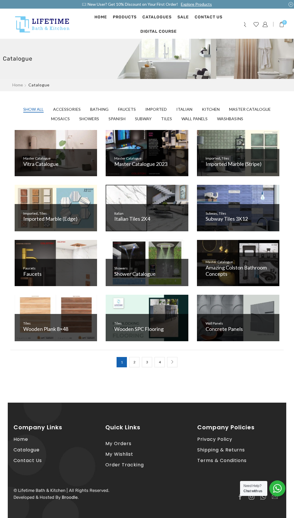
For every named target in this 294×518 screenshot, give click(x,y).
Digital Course (158, 31)
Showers (89, 118)
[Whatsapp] (263, 497)
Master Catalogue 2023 (140, 164)
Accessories (67, 109)
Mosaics (60, 118)
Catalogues (157, 17)
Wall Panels (194, 118)
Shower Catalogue (135, 274)
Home (100, 17)
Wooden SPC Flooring (139, 329)
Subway (143, 118)
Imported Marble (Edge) (50, 219)
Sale (183, 17)
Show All (33, 109)
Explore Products (196, 4)
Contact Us (209, 17)
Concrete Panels (224, 329)
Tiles (166, 118)
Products (125, 17)
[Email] (275, 497)
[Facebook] (240, 497)
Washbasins (230, 118)
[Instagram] (251, 497)
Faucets (127, 109)
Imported (156, 109)
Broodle (70, 497)
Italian (184, 109)
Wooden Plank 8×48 (45, 329)
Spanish (117, 118)
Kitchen (211, 109)
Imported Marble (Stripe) (234, 164)
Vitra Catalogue (41, 164)
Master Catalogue (250, 109)
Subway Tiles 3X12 (227, 219)
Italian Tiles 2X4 (132, 219)
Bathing (99, 109)
